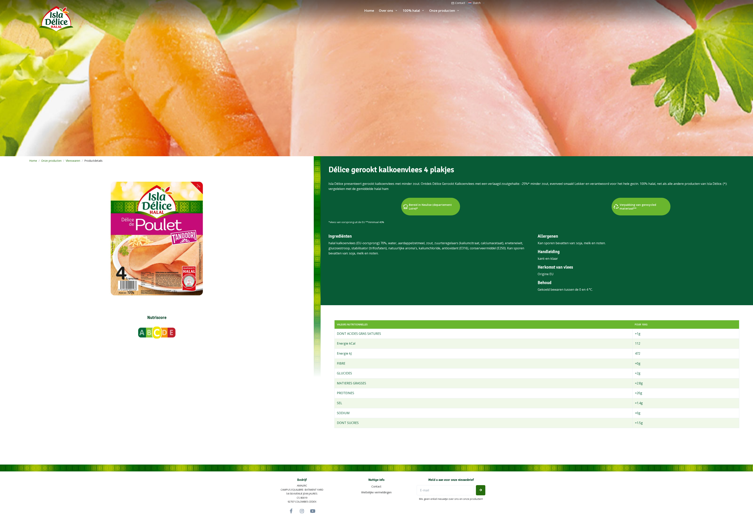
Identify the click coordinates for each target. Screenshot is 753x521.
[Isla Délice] (36, 18)
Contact (459, 3)
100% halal (411, 10)
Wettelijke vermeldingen (376, 492)
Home (369, 10)
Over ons (386, 10)
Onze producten (442, 10)
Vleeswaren (73, 160)
